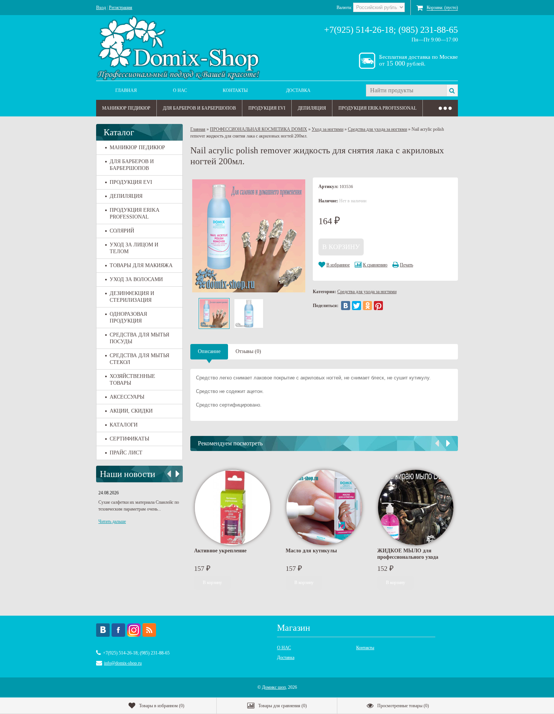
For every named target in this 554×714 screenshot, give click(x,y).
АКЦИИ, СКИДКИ (131, 411)
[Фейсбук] (118, 630)
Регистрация (120, 7)
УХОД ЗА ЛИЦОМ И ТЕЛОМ (134, 248)
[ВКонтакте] (345, 305)
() (161, 705)
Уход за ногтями (327, 129)
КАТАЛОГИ (124, 425)
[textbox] (406, 90)
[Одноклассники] (367, 305)
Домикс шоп (274, 687)
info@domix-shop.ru (123, 663)
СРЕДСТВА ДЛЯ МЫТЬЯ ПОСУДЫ (139, 338)
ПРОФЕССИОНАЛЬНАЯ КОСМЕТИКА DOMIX (258, 129)
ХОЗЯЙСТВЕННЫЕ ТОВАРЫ (132, 379)
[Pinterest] (378, 305)
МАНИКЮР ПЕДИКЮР (126, 108)
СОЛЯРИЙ (122, 231)
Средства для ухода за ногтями (377, 129)
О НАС (180, 90)
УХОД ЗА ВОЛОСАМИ (136, 279)
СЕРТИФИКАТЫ (129, 439)
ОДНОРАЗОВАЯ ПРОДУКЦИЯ (128, 317)
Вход (101, 7)
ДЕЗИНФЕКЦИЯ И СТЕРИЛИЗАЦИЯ (132, 296)
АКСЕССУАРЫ (127, 397)
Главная (126, 90)
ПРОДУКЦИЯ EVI (266, 108)
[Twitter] (356, 305)
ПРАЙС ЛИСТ (126, 453)
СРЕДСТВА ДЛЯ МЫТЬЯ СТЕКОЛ (139, 359)
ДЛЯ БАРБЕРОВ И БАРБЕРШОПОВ (199, 108)
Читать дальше (112, 521)
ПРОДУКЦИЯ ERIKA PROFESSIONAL (377, 108)
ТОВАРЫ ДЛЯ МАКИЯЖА (141, 265)
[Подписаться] (149, 630)
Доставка (298, 90)
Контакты (235, 90)
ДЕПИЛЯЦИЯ (312, 108)
